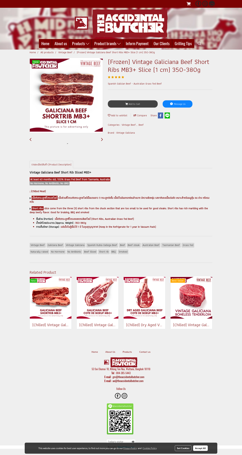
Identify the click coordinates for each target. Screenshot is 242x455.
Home (45, 43)
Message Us (179, 104)
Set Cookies (183, 448)
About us (60, 43)
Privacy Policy (130, 448)
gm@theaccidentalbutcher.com (128, 377)
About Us (110, 352)
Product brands (105, 43)
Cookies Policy (150, 448)
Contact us (144, 352)
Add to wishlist (118, 115)
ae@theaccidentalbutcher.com (128, 381)
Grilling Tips (183, 43)
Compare (141, 115)
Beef (141, 125)
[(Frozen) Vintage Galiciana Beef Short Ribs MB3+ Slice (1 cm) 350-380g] (66, 95)
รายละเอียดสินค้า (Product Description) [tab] (51, 164)
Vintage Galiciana (125, 133)
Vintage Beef (129, 125)
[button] (199, 43)
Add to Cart (134, 104)
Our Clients (162, 43)
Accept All (200, 448)
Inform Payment (137, 43)
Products (79, 43)
